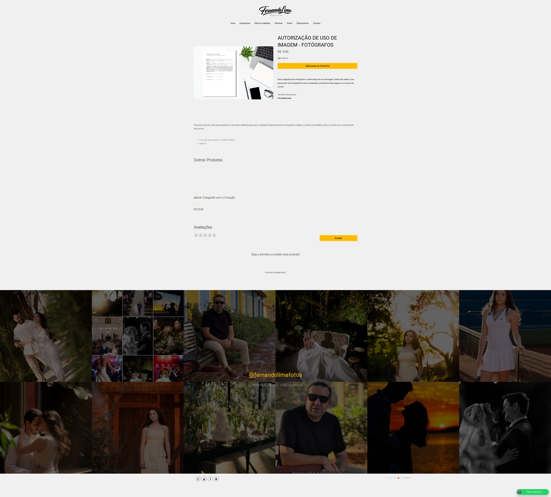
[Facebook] (210, 479)
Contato (316, 23)
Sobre (289, 23)
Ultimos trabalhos (262, 23)
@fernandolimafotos (275, 375)
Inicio (233, 23)
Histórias (279, 23)
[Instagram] (198, 479)
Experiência (245, 23)
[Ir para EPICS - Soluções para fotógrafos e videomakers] (398, 477)
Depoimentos (303, 23)
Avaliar (338, 238)
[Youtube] (204, 479)
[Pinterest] (216, 479)
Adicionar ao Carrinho (317, 65)
